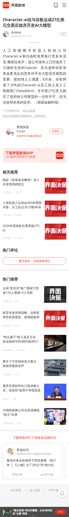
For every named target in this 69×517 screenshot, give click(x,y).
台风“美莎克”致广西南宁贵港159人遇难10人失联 (21, 290)
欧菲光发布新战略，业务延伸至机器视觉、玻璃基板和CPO (21, 317)
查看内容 (17, 474)
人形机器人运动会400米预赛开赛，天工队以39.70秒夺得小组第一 (22, 205)
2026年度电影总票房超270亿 (21, 228)
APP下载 (54, 490)
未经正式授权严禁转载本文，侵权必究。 (25, 116)
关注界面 (15, 490)
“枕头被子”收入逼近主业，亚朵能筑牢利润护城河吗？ (21, 339)
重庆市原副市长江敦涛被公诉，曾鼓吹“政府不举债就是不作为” (22, 390)
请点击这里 (29, 110)
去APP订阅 (46, 474)
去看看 (55, 131)
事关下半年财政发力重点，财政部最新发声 (21, 363)
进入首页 (35, 490)
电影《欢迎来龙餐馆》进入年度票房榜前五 (21, 182)
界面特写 (23, 450)
